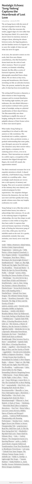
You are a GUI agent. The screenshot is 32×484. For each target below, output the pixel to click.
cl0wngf (11, 273)
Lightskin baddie (7, 329)
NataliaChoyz (6, 293)
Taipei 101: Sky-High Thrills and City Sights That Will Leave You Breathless (16, 265)
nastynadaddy (11, 385)
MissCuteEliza (6, 395)
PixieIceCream (7, 288)
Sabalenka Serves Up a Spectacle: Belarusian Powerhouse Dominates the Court (16, 331)
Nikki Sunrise (7, 375)
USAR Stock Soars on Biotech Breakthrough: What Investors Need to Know (15, 339)
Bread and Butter (20, 268)
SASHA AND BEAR (17, 311)
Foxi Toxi (15, 408)
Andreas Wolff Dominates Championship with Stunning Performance (15, 418)
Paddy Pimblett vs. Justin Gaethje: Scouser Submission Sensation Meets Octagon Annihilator (16, 464)
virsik (4, 245)
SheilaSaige (7, 278)
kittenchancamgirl (8, 400)
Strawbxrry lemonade (16, 298)
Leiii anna (26, 449)
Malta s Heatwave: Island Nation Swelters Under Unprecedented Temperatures (16, 247)
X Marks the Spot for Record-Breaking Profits (15, 270)
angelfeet (12, 347)
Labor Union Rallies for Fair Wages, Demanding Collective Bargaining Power (16, 369)
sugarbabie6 (7, 352)
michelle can (6, 457)
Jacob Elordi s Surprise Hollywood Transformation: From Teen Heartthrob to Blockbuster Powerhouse (16, 446)
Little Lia (5, 324)
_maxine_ (5, 416)
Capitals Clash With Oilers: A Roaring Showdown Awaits (15, 344)
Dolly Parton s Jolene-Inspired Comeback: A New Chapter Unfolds (15, 252)
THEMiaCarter (8, 319)
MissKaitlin (23, 431)
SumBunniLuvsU (7, 263)
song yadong (5, 21)
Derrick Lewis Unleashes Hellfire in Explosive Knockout (15, 308)
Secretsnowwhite (8, 390)
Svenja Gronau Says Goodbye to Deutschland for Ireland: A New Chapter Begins (16, 359)
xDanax (11, 362)
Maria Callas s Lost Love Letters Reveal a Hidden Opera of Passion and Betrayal (16, 410)
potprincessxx (22, 426)
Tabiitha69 (25, 403)
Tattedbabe (22, 334)
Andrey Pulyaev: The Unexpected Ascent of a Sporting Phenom (15, 438)
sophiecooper (19, 367)
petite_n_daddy (21, 441)
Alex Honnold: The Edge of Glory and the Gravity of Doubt (15, 300)
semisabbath (12, 342)
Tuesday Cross (17, 421)
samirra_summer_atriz (9, 306)
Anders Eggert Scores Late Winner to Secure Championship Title (15, 423)
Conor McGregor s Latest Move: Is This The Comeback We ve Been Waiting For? (16, 382)
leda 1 (16, 436)
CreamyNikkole (23, 255)
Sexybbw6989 (7, 283)
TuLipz (27, 354)
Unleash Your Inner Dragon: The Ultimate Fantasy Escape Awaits (15, 295)
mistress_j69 (17, 250)
